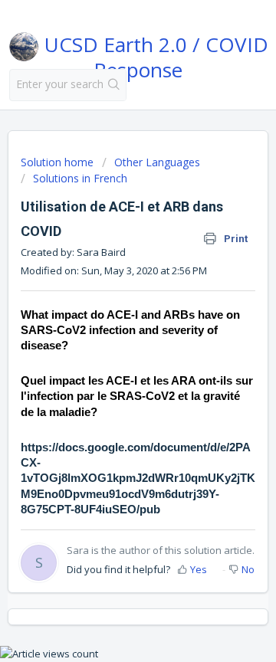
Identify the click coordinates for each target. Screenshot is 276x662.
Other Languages (157, 162)
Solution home (59, 162)
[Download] (109, 317)
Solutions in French (80, 178)
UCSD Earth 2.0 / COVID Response (153, 54)
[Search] (114, 85)
